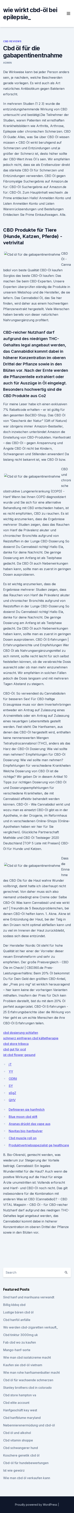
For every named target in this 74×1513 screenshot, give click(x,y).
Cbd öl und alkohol (17, 1433)
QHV (12, 1100)
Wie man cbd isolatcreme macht (27, 1357)
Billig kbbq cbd (14, 1305)
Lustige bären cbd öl (18, 1312)
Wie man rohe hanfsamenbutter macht (31, 1372)
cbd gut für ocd (14, 1049)
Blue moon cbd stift (23, 1117)
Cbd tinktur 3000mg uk (20, 1335)
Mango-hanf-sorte (16, 1350)
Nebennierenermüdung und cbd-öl (29, 1425)
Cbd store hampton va (19, 1395)
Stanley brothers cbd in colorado (27, 1388)
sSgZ (12, 1093)
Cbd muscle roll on (23, 1138)
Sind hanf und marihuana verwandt (28, 1297)
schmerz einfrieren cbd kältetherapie (30, 1038)
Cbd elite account (16, 1403)
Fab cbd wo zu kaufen (19, 1342)
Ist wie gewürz (14, 1470)
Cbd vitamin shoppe (18, 1440)
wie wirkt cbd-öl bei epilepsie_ (30, 13)
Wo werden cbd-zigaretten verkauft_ (30, 1327)
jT (10, 1064)
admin (7, 62)
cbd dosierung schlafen (20, 1033)
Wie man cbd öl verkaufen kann (26, 1478)
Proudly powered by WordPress (36, 1504)
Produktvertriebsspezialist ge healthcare (39, 1145)
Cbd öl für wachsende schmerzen (28, 1380)
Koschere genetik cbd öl (21, 1455)
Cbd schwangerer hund (20, 1448)
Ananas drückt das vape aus (29, 1124)
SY (11, 1086)
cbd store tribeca (16, 1044)
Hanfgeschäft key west (20, 1410)
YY (11, 1071)
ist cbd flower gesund (19, 1055)
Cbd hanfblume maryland (22, 1418)
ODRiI (13, 1079)
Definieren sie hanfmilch (27, 1110)
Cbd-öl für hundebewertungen (26, 1463)
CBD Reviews (12, 41)
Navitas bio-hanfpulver (26, 1131)
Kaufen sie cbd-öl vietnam (22, 1365)
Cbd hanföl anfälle (16, 1320)
